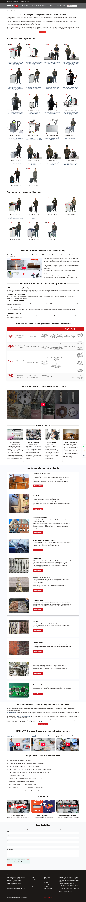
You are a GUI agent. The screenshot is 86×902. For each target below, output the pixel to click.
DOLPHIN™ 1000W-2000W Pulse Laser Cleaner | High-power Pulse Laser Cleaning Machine (15, 63)
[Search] (78, 5)
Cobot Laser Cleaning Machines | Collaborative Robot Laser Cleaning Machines (52, 138)
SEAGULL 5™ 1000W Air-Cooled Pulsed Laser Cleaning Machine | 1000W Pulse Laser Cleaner (34, 63)
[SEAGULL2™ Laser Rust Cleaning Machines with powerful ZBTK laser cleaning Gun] (52, 150)
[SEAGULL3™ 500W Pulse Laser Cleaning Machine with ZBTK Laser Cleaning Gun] (33, 150)
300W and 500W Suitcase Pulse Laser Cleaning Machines (15, 187)
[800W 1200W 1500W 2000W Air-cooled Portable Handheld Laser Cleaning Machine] (52, 229)
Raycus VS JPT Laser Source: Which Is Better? (43, 814)
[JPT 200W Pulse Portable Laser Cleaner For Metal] (33, 175)
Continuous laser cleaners (12, 712)
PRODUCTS (29, 5)
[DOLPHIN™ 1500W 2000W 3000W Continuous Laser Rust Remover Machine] (70, 204)
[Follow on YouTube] (51, 897)
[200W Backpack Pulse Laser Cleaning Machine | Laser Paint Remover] (70, 76)
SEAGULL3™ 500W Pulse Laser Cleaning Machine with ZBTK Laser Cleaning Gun (34, 163)
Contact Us (33, 884)
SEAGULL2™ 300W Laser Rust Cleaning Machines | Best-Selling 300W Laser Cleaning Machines (71, 63)
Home (8, 10)
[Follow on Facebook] (44, 897)
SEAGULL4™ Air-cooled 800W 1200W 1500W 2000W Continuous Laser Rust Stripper (33, 217)
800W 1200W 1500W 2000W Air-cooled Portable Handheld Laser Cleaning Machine (52, 242)
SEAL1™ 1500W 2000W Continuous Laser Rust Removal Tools (52, 216)
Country (8, 844)
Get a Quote (42, 31)
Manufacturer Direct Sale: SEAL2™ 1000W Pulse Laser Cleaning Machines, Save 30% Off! (15, 88)
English (70, 5)
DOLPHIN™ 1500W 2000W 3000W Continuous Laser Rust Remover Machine (71, 216)
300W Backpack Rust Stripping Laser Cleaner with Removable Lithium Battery (15, 113)
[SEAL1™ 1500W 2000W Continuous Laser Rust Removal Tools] (52, 204)
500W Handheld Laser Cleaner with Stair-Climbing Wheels (34, 113)
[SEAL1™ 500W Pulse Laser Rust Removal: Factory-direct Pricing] (52, 76)
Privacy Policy (24, 897)
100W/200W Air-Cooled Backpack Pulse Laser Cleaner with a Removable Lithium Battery (15, 138)
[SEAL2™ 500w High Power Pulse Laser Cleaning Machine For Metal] (33, 76)
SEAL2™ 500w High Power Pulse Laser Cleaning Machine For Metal (34, 88)
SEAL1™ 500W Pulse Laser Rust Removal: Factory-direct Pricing (52, 88)
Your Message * (10, 849)
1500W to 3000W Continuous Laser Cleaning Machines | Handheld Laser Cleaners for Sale (34, 242)
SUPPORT (50, 5)
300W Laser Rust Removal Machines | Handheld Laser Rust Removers (15, 163)
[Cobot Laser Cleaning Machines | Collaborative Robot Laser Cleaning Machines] (52, 125)
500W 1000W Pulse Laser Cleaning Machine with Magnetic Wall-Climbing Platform (70, 113)
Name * (8, 831)
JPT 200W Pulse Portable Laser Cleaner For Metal (34, 187)
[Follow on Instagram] (46, 897)
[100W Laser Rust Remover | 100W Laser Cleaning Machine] (52, 101)
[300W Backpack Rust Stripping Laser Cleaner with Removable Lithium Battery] (15, 101)
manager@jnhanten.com (13, 1)
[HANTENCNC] (12, 5)
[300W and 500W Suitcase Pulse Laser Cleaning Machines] (15, 175)
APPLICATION (37, 5)
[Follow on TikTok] (48, 897)
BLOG (64, 5)
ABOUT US (45, 5)
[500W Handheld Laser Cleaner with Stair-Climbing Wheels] (33, 101)
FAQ (32, 886)
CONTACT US (57, 5)
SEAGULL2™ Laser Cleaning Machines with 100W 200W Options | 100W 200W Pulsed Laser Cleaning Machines (70, 163)
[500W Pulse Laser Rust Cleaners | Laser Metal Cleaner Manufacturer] (70, 125)
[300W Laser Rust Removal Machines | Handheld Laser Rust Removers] (15, 150)
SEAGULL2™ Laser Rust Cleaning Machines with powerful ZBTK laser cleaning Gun (52, 163)
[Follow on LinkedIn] (49, 897)
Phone (8, 840)
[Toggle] (8, 760)
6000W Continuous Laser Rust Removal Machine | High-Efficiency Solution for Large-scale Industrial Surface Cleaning (15, 217)
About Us (33, 879)
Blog (32, 881)
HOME (24, 5)
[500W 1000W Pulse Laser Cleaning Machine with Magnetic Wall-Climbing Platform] (70, 101)
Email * (8, 835)
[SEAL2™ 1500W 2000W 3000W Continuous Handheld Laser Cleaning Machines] (15, 229)
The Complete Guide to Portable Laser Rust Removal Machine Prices (67, 814)
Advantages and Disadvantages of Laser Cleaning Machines (18, 814)
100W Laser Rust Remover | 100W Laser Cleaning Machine (52, 113)
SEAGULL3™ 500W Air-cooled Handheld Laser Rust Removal (52, 63)
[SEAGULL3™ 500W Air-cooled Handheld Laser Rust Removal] (52, 51)
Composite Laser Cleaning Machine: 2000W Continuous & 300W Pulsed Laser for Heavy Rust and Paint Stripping (34, 138)
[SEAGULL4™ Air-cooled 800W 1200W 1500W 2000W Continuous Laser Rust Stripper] (33, 204)
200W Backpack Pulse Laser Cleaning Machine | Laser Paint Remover (70, 88)
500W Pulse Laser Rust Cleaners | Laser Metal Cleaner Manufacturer (71, 138)
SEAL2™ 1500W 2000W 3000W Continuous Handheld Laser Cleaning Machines (15, 242)
